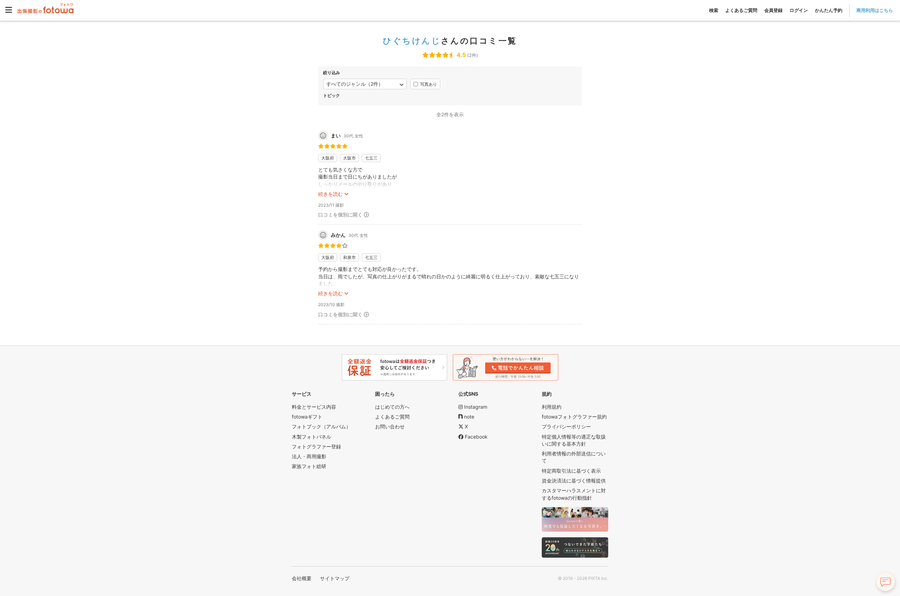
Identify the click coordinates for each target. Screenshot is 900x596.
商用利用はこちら (874, 10)
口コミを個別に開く (340, 215)
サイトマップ (334, 578)
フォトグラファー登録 (316, 446)
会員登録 (773, 10)
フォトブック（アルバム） (321, 426)
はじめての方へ (392, 407)
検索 (713, 10)
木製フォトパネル (311, 437)
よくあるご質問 (741, 10)
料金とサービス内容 (314, 407)
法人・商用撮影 (309, 456)
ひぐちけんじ (412, 41)
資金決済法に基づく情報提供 (574, 481)
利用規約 (551, 407)
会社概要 (301, 578)
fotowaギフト (307, 417)
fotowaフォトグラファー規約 (574, 417)
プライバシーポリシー (566, 426)
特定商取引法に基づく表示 (571, 471)
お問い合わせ (390, 426)
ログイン (799, 10)
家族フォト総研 (309, 466)
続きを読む (330, 194)
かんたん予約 (828, 10)
